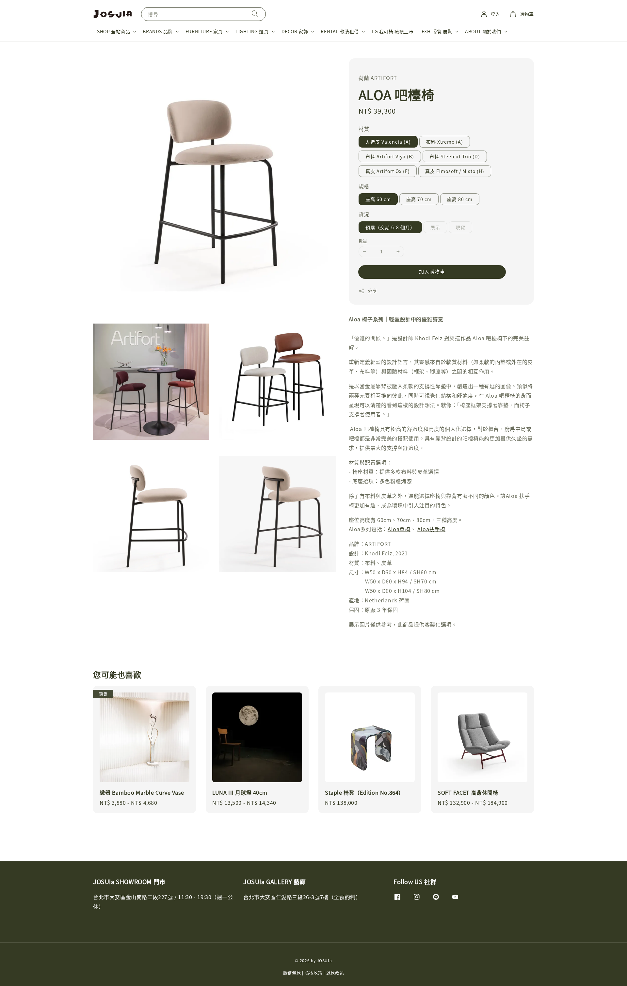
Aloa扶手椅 (431, 529)
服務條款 (292, 972)
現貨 (460, 227)
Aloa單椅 (399, 529)
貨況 (364, 214)
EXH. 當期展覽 (437, 31)
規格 (364, 186)
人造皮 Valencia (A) (388, 141)
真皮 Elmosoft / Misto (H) (454, 171)
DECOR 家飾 (294, 31)
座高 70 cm (419, 199)
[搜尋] (255, 14)
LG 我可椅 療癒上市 (393, 31)
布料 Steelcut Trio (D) (454, 156)
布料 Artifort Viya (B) (389, 156)
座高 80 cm (460, 199)
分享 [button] (372, 290)
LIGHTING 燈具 (252, 31)
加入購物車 (432, 271)
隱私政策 (314, 972)
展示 (435, 227)
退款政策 (335, 972)
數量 (363, 241)
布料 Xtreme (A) (444, 141)
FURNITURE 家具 (204, 31)
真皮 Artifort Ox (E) (387, 171)
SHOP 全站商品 (113, 31)
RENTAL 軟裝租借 (340, 31)
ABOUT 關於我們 (483, 31)
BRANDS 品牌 (157, 31)
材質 (364, 129)
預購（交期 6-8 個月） (390, 227)
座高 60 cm (378, 199)
